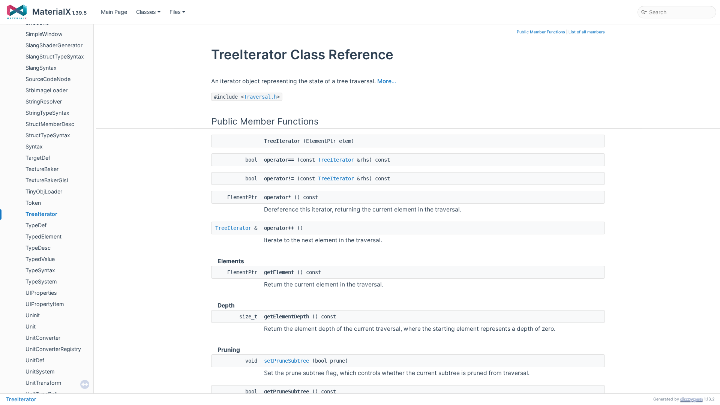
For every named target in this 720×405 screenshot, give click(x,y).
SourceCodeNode (48, 79)
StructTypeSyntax (48, 135)
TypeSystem (41, 281)
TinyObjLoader (44, 191)
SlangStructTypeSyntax (55, 56)
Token (33, 203)
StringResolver (44, 101)
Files (175, 12)
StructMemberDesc (50, 124)
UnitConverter (43, 337)
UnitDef (35, 360)
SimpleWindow (44, 34)
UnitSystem (40, 371)
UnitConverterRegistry (53, 349)
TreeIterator (41, 214)
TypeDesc (38, 247)
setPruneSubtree (286, 361)
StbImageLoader (47, 90)
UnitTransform (44, 383)
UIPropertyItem (45, 304)
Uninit (33, 315)
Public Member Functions (541, 32)
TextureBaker (42, 169)
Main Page (114, 12)
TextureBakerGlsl (47, 180)
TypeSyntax (40, 270)
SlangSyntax (41, 67)
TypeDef (36, 225)
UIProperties (41, 293)
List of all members (586, 32)
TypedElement (44, 236)
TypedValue (40, 259)
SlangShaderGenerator (54, 45)
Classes (146, 12)
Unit (31, 326)
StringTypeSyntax (47, 113)
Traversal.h (260, 97)
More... (386, 81)
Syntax (34, 146)
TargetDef (38, 157)
